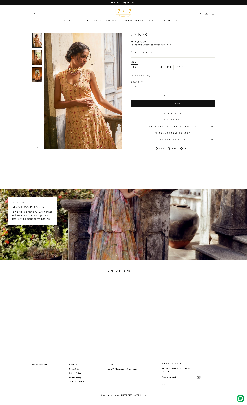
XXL (169, 67)
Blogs (180, 20)
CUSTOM (181, 67)
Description (172, 113)
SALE (151, 20)
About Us (73, 364)
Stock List (165, 20)
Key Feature (173, 119)
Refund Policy (75, 377)
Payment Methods (172, 139)
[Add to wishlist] (72, 283)
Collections (72, 20)
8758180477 (111, 364)
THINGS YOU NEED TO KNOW (173, 133)
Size (133, 62)
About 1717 (94, 20)
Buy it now (172, 103)
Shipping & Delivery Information (172, 126)
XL (161, 67)
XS (134, 67)
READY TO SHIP (134, 20)
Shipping (147, 45)
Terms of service (76, 381)
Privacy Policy (75, 373)
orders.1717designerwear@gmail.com (122, 369)
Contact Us (113, 20)
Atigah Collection (39, 364)
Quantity (137, 82)
